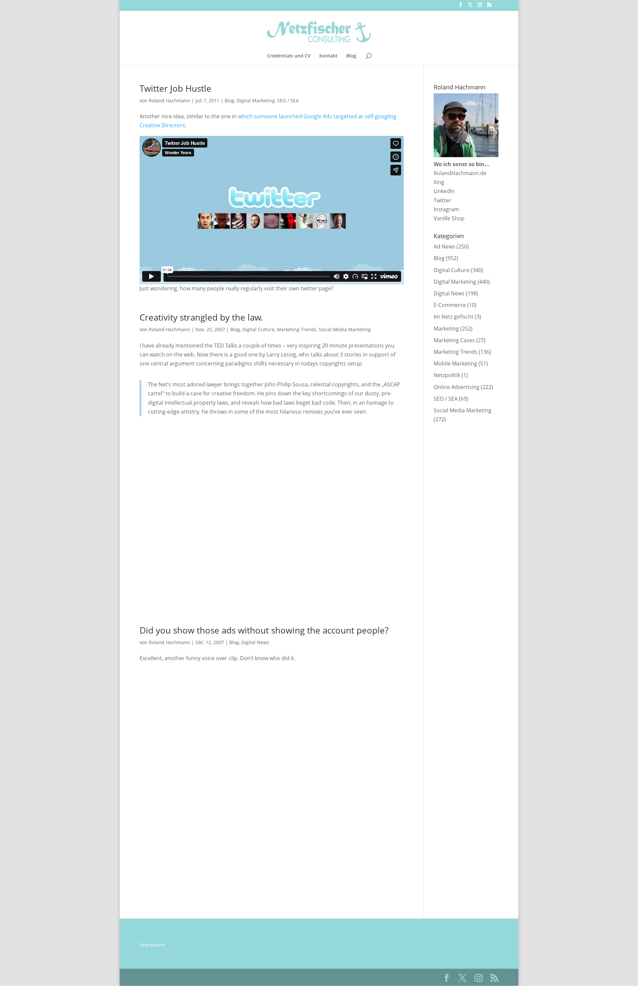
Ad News (444, 246)
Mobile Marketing (455, 363)
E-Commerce (450, 305)
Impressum (152, 944)
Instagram (446, 209)
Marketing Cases (454, 340)
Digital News (255, 642)
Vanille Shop (449, 218)
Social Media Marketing (345, 329)
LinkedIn (444, 191)
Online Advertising (456, 387)
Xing (439, 182)
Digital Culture (258, 329)
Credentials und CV (289, 56)
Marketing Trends (296, 329)
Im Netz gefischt (454, 316)
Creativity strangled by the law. (201, 317)
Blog (351, 56)
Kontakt (328, 56)
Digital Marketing (256, 100)
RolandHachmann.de (460, 173)
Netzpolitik (447, 375)
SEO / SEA (288, 100)
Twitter (442, 200)
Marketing (446, 328)
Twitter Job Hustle (175, 88)
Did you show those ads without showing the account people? (264, 630)
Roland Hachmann (169, 100)
